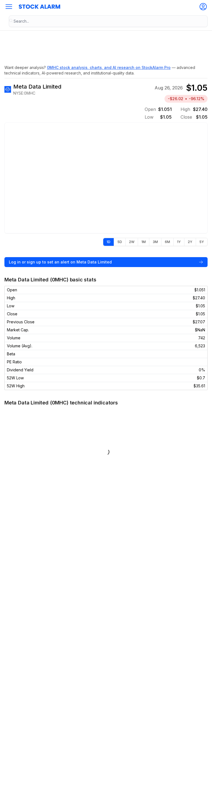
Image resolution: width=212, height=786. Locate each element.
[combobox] (108, 21)
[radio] (108, 242)
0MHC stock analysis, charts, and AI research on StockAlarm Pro (109, 67)
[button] (8, 6)
